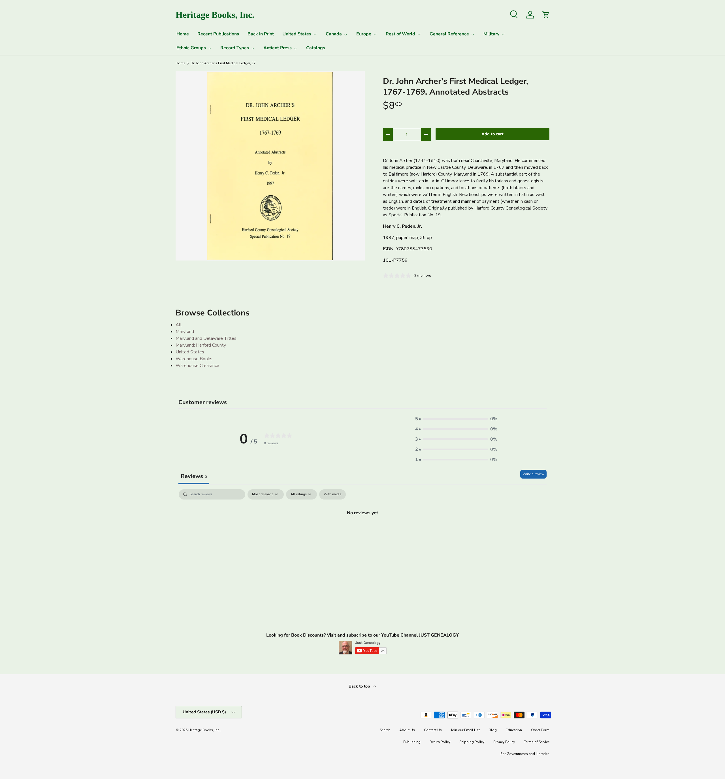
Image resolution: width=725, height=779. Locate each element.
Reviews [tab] (194, 476)
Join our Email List (465, 730)
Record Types (234, 48)
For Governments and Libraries (524, 754)
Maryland (185, 331)
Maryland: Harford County (201, 345)
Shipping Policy (471, 742)
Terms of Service (536, 742)
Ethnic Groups (191, 48)
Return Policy (440, 742)
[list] (270, 166)
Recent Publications (218, 34)
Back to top (360, 686)
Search (385, 730)
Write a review (533, 474)
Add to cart (492, 134)
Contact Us (433, 730)
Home (182, 34)
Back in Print (261, 34)
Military (491, 34)
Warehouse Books (194, 359)
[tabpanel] (362, 532)
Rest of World (400, 34)
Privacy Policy (504, 742)
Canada (334, 34)
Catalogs (315, 48)
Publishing (412, 742)
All (179, 325)
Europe (363, 34)
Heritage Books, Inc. (204, 730)
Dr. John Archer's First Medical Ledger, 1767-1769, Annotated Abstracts (225, 63)
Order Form (540, 730)
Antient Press (277, 48)
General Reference (449, 34)
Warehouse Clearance (197, 365)
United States (296, 34)
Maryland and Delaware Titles (206, 338)
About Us (407, 730)
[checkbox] (332, 494)
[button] (456, 418)
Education (514, 730)
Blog (493, 730)
